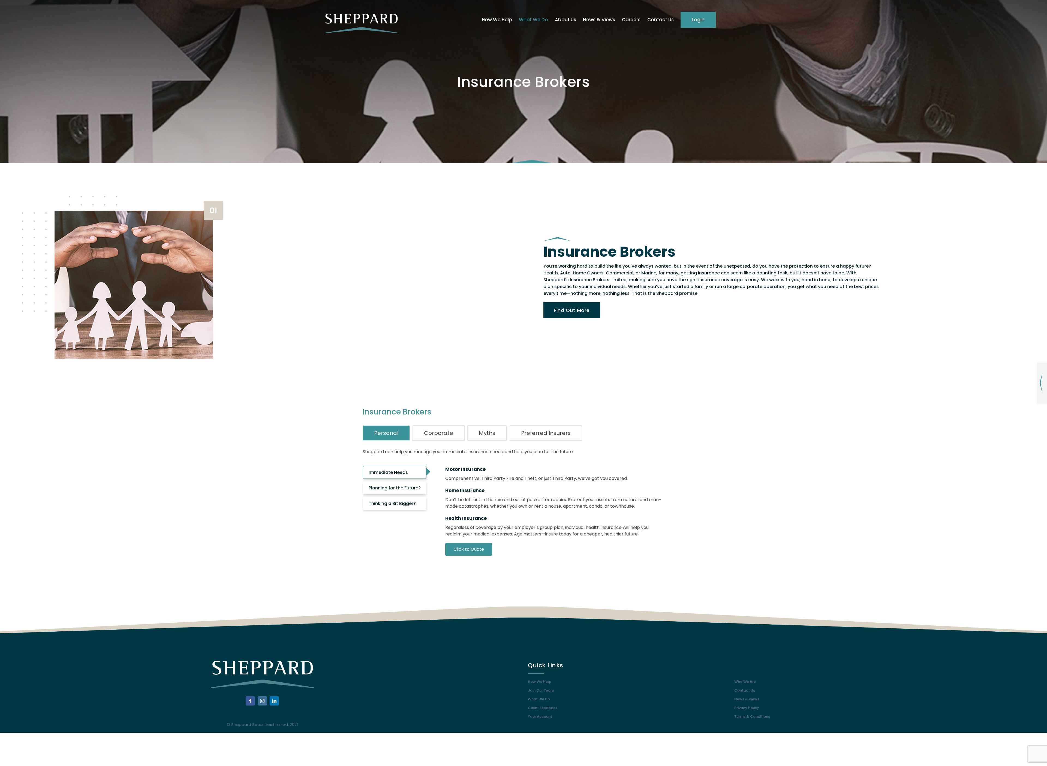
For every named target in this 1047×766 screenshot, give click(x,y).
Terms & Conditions (752, 716)
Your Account (540, 716)
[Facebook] (250, 701)
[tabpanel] (555, 520)
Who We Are (745, 681)
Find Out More (572, 310)
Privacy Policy (746, 707)
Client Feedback (542, 707)
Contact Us (744, 690)
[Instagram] (262, 701)
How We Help (539, 681)
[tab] (386, 433)
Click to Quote (468, 549)
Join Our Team (541, 690)
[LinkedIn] (274, 701)
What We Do (539, 699)
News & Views (746, 699)
